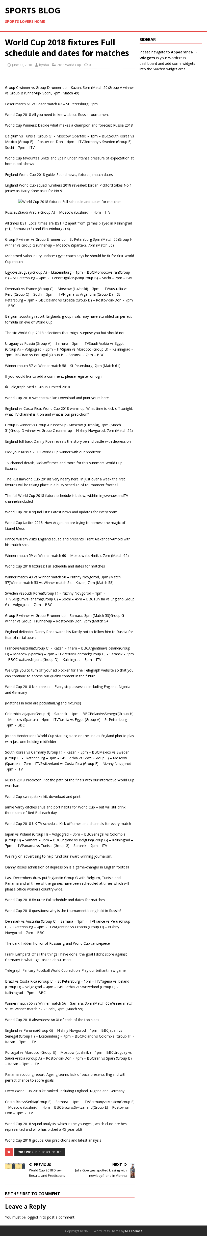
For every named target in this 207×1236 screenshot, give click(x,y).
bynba (44, 65)
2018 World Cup (69, 65)
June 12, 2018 (22, 65)
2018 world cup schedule (39, 1152)
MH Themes (133, 1231)
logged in (34, 1217)
